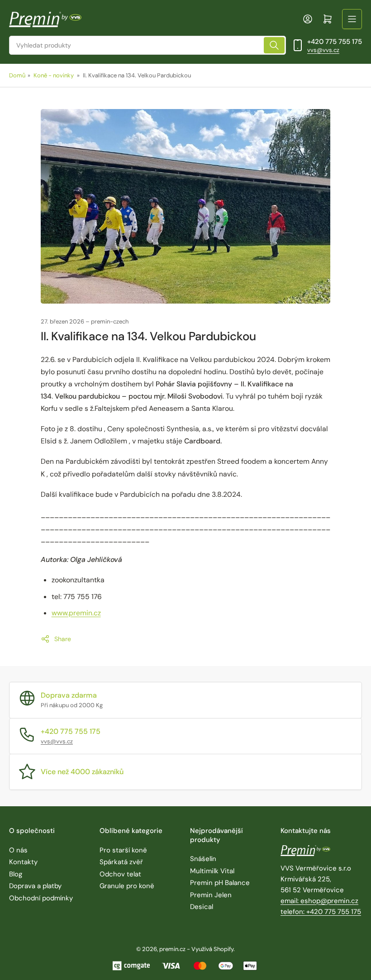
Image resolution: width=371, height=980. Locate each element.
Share (62, 639)
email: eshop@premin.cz (319, 900)
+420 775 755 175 (334, 41)
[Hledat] (274, 45)
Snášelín (203, 858)
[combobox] (147, 45)
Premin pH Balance (220, 882)
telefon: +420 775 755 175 (321, 911)
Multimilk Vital (212, 870)
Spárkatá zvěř (121, 861)
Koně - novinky (53, 75)
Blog (15, 874)
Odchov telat (120, 874)
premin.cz (172, 949)
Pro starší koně (123, 850)
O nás (18, 850)
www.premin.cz (76, 613)
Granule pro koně (127, 885)
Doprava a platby (35, 885)
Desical (201, 906)
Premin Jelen (211, 894)
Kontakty (23, 861)
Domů (17, 75)
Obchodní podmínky (41, 898)
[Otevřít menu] (352, 19)
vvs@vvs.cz (323, 50)
